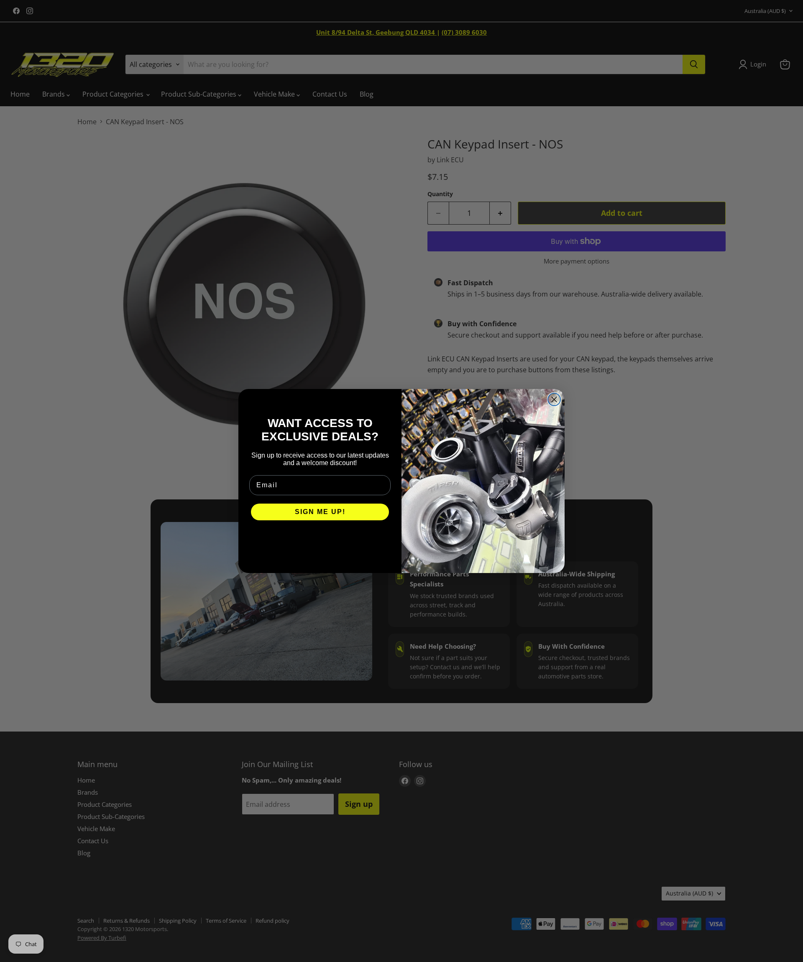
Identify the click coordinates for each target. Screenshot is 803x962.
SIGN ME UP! (320, 511)
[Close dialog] (554, 399)
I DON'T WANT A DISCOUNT (320, 537)
